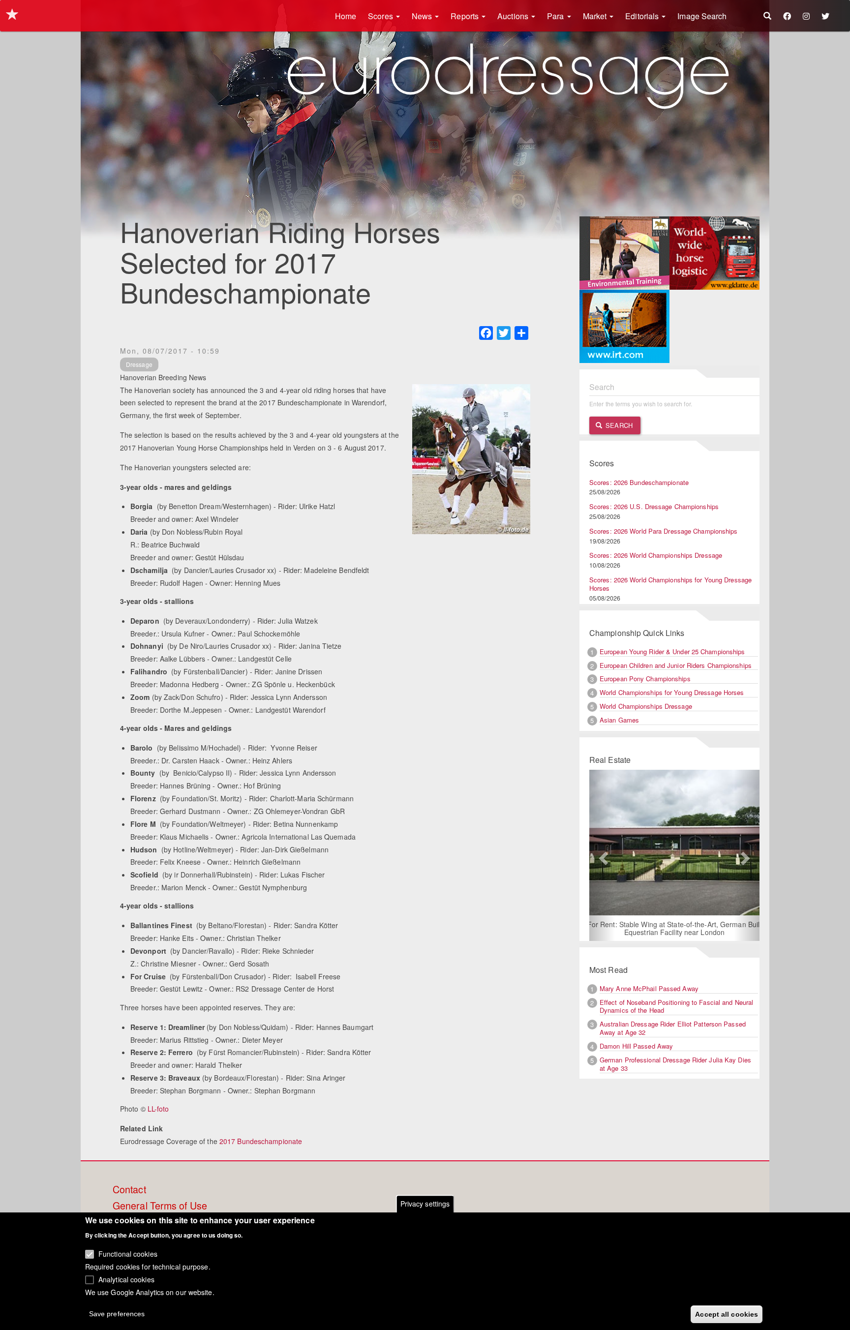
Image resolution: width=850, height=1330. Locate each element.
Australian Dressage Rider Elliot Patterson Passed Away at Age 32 (673, 1028)
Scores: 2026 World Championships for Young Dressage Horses (670, 584)
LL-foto (158, 1109)
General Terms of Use (160, 1206)
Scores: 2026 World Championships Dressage (655, 555)
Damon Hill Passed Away (636, 1046)
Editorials (643, 16)
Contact (129, 1189)
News (423, 16)
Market (596, 16)
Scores (381, 16)
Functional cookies (127, 1254)
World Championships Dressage (646, 706)
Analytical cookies (126, 1279)
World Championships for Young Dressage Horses (672, 692)
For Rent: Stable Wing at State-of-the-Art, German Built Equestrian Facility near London (674, 928)
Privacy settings (425, 1204)
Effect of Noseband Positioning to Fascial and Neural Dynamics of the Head (676, 1006)
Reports (466, 16)
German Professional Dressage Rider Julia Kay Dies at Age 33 (675, 1064)
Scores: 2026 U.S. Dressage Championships (654, 506)
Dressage (139, 364)
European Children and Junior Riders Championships (676, 665)
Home (345, 16)
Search (618, 425)
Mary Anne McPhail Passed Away (649, 988)
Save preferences (117, 1313)
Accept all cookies (726, 1314)
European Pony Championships (645, 678)
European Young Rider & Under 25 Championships (672, 651)
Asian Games (619, 720)
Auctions (513, 16)
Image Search (702, 16)
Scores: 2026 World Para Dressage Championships (663, 531)
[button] (602, 855)
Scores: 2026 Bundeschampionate (639, 482)
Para (556, 16)
